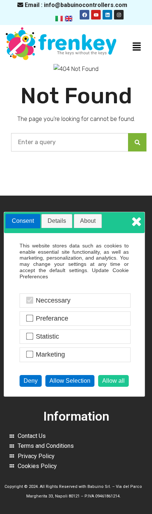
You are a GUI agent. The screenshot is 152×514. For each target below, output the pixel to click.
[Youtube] (96, 14)
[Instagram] (119, 14)
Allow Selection (69, 381)
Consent (23, 221)
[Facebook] (84, 14)
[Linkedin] (107, 14)
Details (57, 221)
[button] (136, 47)
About (88, 221)
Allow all (113, 381)
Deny (31, 381)
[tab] (23, 221)
